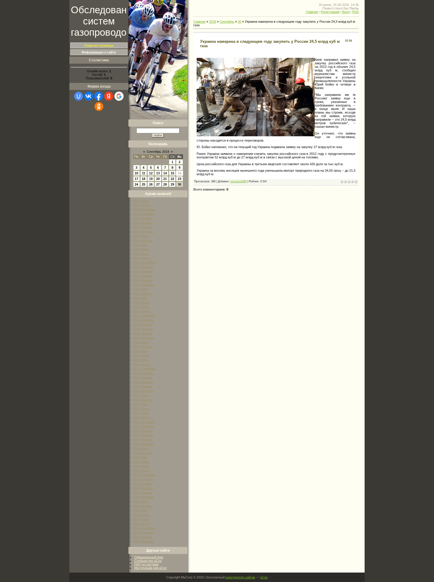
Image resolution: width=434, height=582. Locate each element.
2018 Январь (142, 439)
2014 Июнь (141, 249)
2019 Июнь (141, 515)
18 (143, 179)
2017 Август (142, 417)
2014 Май (140, 245)
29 (172, 184)
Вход (346, 12)
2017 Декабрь (143, 435)
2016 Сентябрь (144, 368)
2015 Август (142, 311)
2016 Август (142, 364)
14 (165, 173)
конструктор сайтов (240, 577)
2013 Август (142, 205)
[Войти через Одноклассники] (98, 106)
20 (158, 179)
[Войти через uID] (78, 96)
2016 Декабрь (143, 382)
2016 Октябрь (143, 373)
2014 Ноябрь (142, 271)
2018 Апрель (142, 453)
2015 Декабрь (143, 329)
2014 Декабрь (143, 276)
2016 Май (140, 351)
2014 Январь (142, 227)
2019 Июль (141, 519)
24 (136, 184)
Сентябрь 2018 (158, 151)
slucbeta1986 (238, 181)
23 (179, 179)
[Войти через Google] (119, 96)
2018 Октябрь (143, 479)
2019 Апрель (142, 506)
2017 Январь (142, 386)
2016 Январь (142, 333)
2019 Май (140, 510)
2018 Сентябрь (144, 475)
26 (151, 184)
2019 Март (141, 501)
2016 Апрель (142, 346)
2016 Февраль (143, 338)
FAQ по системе (146, 564)
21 (165, 179)
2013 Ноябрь (142, 218)
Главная (312, 12)
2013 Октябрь (143, 214)
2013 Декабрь (143, 222)
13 (158, 173)
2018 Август (142, 470)
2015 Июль (141, 307)
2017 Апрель (142, 399)
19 (151, 179)
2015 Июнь (141, 302)
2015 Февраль (143, 284)
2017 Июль (141, 413)
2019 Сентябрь (144, 528)
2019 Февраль (143, 497)
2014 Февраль (143, 231)
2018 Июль (141, 466)
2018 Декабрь (143, 488)
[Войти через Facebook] (98, 96)
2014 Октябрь (143, 267)
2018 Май (140, 457)
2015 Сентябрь (144, 315)
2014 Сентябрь (144, 262)
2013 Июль (141, 200)
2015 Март (141, 289)
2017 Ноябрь (142, 430)
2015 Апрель (142, 293)
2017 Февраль (143, 391)
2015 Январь (142, 280)
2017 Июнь (141, 408)
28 (165, 184)
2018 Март (141, 448)
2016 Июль (141, 360)
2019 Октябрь (143, 532)
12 (151, 173)
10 (136, 173)
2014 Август (142, 258)
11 (143, 173)
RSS (355, 12)
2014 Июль (141, 253)
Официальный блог (149, 557)
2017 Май (140, 404)
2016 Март (141, 342)
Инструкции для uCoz (150, 568)
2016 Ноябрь (142, 377)
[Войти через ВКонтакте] (88, 96)
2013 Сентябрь (144, 209)
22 (172, 179)
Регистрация (330, 12)
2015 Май (140, 298)
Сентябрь (227, 21)
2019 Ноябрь (142, 537)
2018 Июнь (141, 461)
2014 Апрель (142, 240)
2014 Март (141, 236)
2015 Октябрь (143, 320)
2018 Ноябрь (142, 484)
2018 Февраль (143, 444)
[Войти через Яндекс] (108, 96)
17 (136, 179)
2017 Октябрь (143, 426)
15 (172, 173)
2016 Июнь (141, 355)
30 (179, 184)
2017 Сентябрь (144, 422)
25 (143, 184)
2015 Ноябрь (142, 324)
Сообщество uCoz (148, 561)
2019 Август (142, 523)
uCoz (264, 577)
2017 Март (141, 395)
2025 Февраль (143, 541)
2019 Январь (142, 492)
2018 (212, 21)
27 (158, 184)
